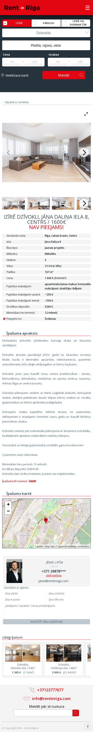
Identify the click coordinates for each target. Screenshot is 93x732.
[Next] (84, 152)
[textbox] (46, 45)
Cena (6, 54)
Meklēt (63, 75)
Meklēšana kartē (17, 75)
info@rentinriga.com (51, 698)
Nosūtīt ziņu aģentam (46, 622)
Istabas (54, 54)
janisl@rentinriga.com (53, 581)
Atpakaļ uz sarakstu (17, 102)
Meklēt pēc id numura (46, 706)
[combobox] (46, 33)
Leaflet (39, 546)
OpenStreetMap (67, 546)
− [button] (8, 511)
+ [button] (8, 504)
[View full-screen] (86, 114)
